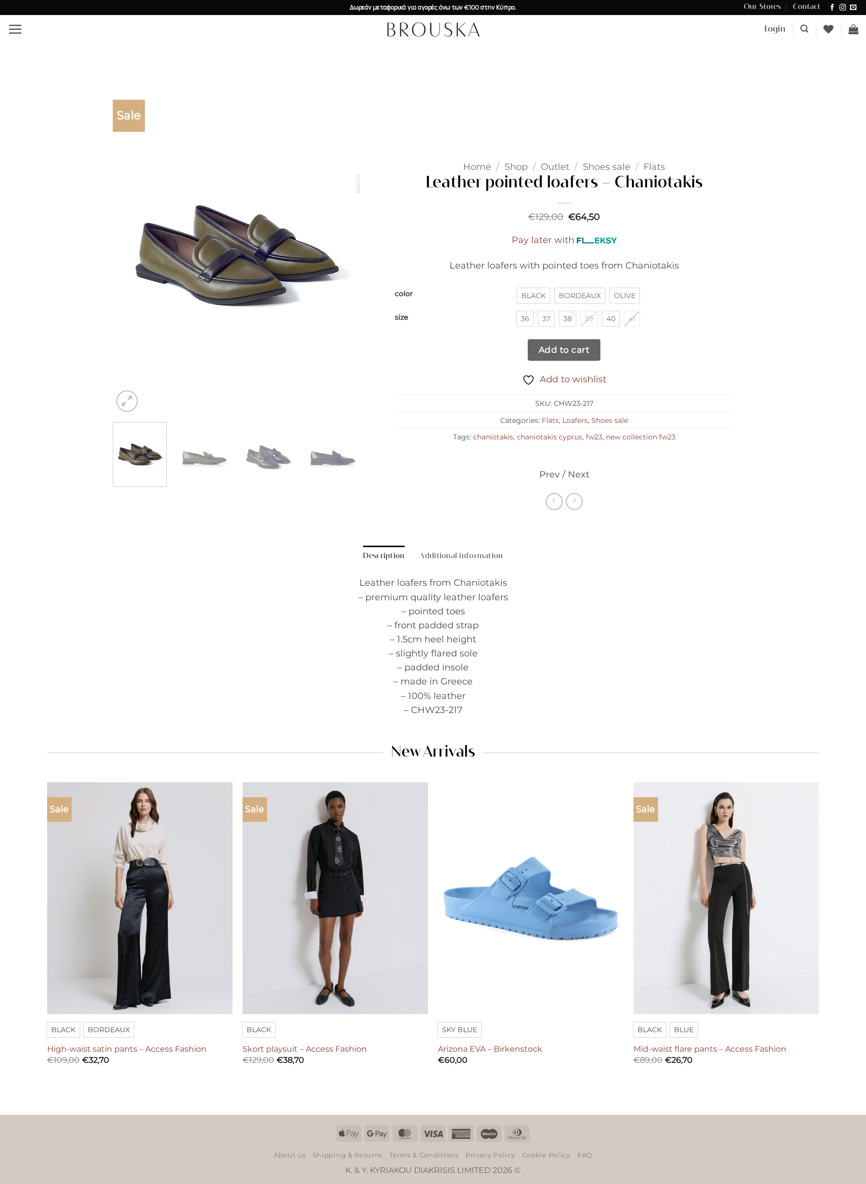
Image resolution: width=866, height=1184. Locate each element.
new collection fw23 (641, 436)
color (404, 294)
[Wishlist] (828, 29)
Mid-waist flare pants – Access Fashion (709, 1049)
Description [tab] (383, 556)
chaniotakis (493, 436)
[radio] (533, 295)
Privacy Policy (490, 1155)
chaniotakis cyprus (549, 436)
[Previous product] (574, 501)
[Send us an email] (853, 8)
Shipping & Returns (347, 1155)
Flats (654, 166)
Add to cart (564, 349)
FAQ (584, 1155)
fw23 (594, 436)
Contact (806, 7)
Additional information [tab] (461, 556)
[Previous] (130, 249)
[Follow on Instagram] (842, 8)
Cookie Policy (546, 1155)
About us (289, 1155)
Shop (516, 166)
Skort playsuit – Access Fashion (305, 1049)
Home (477, 166)
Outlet (555, 166)
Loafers (575, 420)
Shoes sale (606, 166)
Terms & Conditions (423, 1155)
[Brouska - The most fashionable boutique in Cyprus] (433, 29)
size (401, 317)
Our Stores (762, 7)
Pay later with (543, 239)
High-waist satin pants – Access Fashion (126, 1049)
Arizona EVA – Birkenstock (490, 1049)
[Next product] (554, 501)
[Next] (342, 249)
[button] (15, 29)
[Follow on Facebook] (832, 8)
